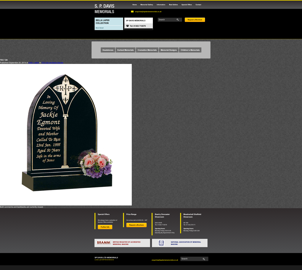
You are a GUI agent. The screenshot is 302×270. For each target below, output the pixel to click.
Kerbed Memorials (125, 50)
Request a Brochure (195, 20)
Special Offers (187, 4)
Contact (198, 4)
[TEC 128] (66, 134)
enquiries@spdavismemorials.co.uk (148, 11)
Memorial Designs (169, 50)
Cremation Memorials (147, 50)
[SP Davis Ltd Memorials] (105, 9)
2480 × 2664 (33, 62)
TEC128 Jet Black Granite (52, 62)
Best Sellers (173, 4)
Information (161, 4)
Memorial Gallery (147, 4)
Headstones (108, 50)
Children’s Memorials (190, 50)
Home (134, 4)
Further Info (105, 227)
